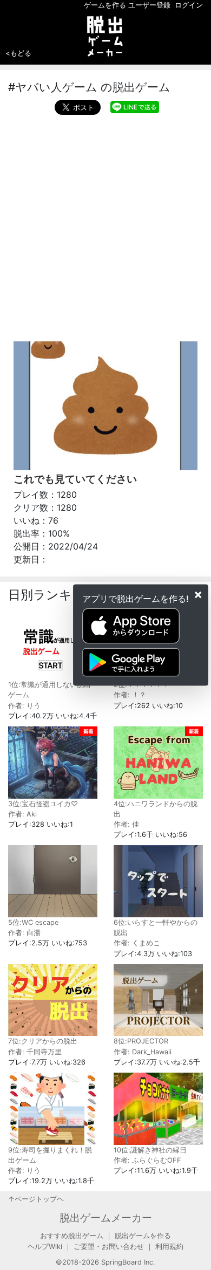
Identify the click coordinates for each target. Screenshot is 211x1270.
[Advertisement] (105, 225)
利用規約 (169, 1246)
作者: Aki (22, 814)
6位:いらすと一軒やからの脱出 (155, 927)
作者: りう (24, 706)
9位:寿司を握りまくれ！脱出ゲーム (50, 1155)
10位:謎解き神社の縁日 (150, 1150)
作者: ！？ (130, 695)
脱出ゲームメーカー (106, 1217)
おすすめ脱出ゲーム (71, 1236)
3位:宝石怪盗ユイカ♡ (43, 804)
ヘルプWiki (45, 1246)
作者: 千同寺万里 (35, 1052)
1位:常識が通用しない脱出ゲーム (49, 690)
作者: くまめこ (137, 943)
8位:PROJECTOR (141, 1041)
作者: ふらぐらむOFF (147, 1160)
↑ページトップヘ (36, 1199)
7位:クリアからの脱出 (42, 1041)
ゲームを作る (105, 5)
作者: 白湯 (24, 933)
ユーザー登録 (149, 5)
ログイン (189, 5)
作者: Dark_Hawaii (143, 1052)
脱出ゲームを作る (143, 1236)
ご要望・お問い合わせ (109, 1246)
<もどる (18, 53)
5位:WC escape (33, 922)
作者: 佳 (126, 824)
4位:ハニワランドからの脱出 (155, 809)
